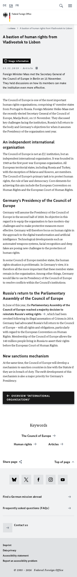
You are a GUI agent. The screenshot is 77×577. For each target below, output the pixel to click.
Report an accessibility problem (20, 560)
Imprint (7, 545)
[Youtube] (64, 479)
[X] (27, 479)
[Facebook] (40, 479)
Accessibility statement (16, 555)
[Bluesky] (15, 479)
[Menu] (70, 5)
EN (11, 5)
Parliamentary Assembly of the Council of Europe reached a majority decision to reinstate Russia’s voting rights (36, 309)
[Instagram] (52, 479)
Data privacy (9, 550)
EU (44, 154)
